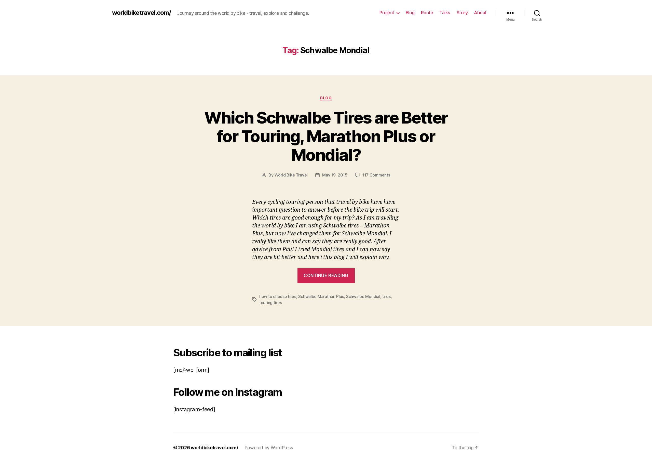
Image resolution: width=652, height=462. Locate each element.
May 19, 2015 (334, 175)
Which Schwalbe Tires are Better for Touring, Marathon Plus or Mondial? (326, 136)
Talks (444, 12)
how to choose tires (277, 296)
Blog (410, 12)
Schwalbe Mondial (363, 296)
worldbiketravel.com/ (141, 13)
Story (462, 12)
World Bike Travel (291, 175)
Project (386, 12)
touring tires (270, 302)
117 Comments (376, 175)
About (480, 12)
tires (386, 296)
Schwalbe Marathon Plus (321, 296)
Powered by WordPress (268, 447)
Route (427, 12)
